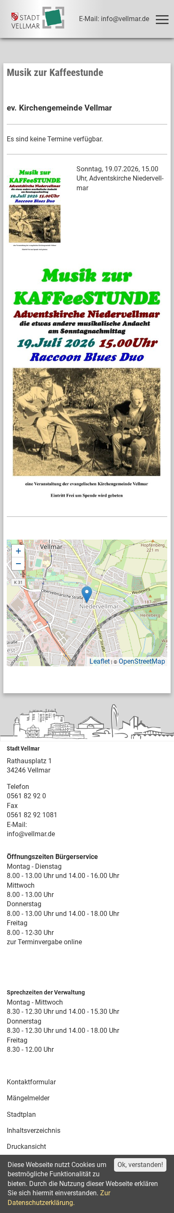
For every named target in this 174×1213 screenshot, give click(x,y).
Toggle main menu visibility (161, 19)
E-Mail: (17, 825)
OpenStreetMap (142, 661)
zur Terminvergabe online (44, 942)
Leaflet (100, 661)
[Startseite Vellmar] (38, 19)
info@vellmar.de (31, 834)
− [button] (18, 563)
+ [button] (18, 551)
